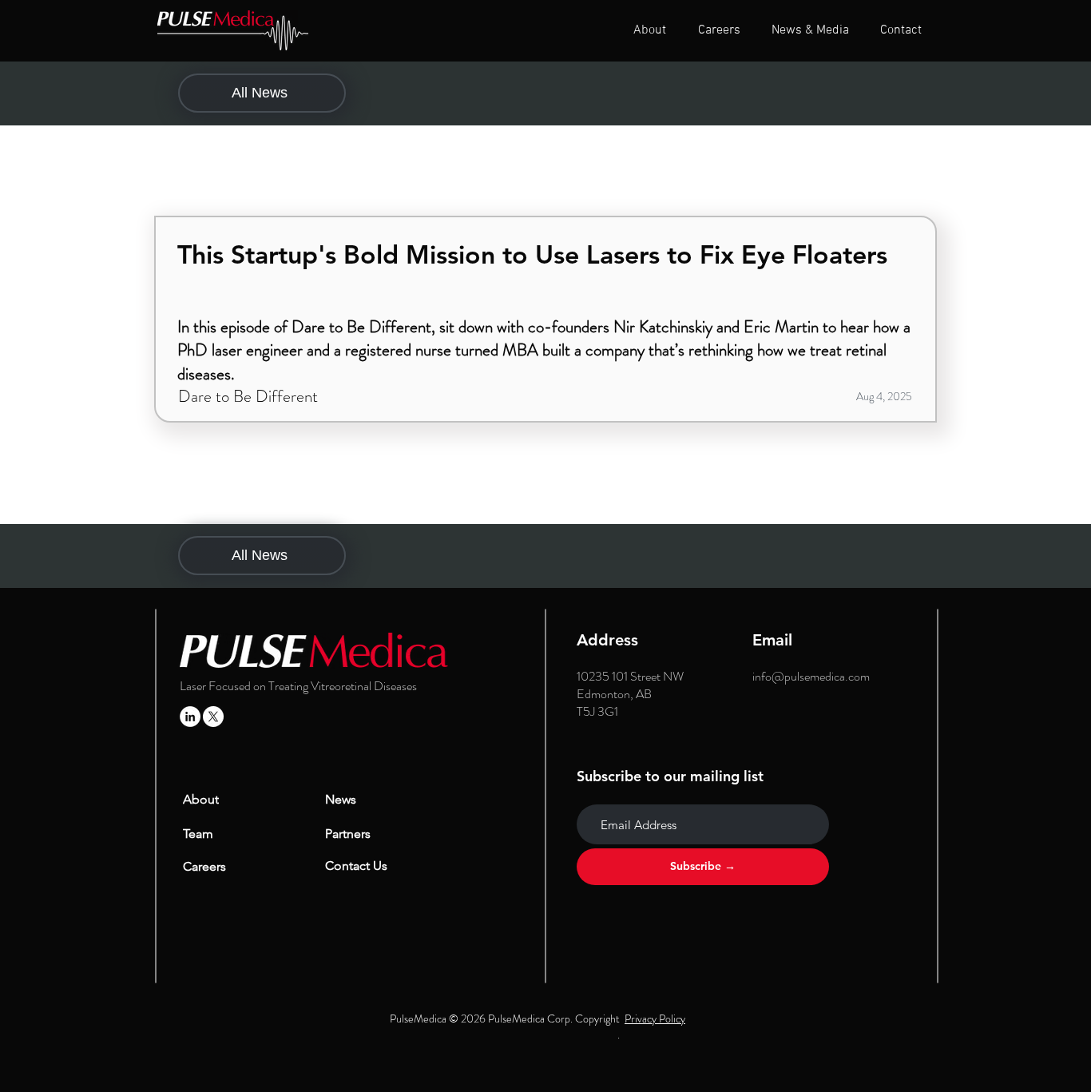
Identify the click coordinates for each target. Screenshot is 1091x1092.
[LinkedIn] (190, 716)
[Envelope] (232, 30)
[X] (213, 716)
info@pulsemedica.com (811, 676)
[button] (649, 30)
